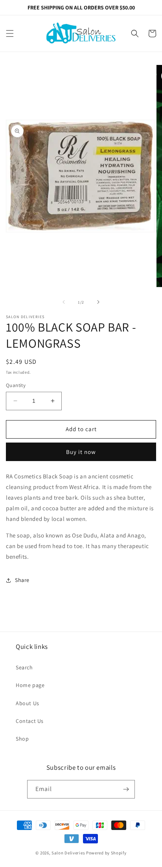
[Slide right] (98, 302)
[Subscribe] (125, 789)
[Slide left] (63, 302)
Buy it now (81, 452)
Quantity (16, 385)
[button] (9, 33)
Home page (30, 685)
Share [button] (22, 580)
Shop (22, 738)
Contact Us (30, 720)
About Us (27, 703)
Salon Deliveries (68, 853)
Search (24, 667)
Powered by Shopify (106, 853)
